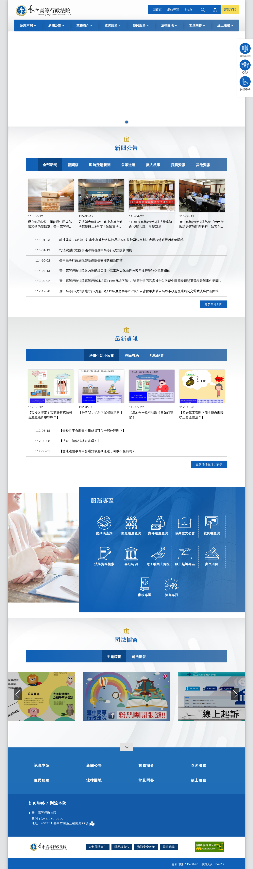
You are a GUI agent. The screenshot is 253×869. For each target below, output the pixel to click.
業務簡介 (146, 765)
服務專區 (245, 89)
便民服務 (42, 780)
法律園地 (94, 780)
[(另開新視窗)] (126, 696)
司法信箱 (169, 846)
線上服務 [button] (223, 25)
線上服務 (199, 780)
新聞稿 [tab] (73, 165)
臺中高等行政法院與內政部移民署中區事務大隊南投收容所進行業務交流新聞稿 (114, 270)
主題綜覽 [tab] (114, 657)
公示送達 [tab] (128, 165)
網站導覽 (173, 9)
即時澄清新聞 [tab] (99, 165)
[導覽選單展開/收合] (126, 747)
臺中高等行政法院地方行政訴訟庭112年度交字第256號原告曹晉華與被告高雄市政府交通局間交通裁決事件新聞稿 (139, 291)
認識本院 (42, 765)
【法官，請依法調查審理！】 (79, 441)
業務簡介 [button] (82, 25)
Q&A (245, 72)
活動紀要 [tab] (157, 356)
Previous (18, 694)
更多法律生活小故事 (209, 464)
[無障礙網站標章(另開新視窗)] (209, 847)
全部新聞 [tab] (50, 165)
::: (10, 3)
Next (235, 694)
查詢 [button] (203, 9)
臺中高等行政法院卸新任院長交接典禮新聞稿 (91, 260)
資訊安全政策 (146, 846)
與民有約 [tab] (132, 356)
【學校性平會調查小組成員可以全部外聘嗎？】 (92, 430)
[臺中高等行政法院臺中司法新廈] (126, 78)
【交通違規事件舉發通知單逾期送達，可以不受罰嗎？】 (98, 451)
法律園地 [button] (167, 25)
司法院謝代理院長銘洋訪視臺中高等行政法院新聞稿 (95, 250)
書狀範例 (245, 56)
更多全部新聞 (213, 304)
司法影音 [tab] (139, 657)
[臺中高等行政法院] (41, 10)
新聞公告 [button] (54, 25)
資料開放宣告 (98, 846)
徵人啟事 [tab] (153, 165)
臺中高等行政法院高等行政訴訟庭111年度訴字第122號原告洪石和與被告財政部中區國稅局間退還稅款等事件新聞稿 (140, 280)
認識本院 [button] (26, 25)
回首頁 (157, 9)
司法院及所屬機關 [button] (215, 9)
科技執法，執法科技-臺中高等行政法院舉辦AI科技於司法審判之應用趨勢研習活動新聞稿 (121, 240)
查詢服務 (199, 765)
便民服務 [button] (139, 25)
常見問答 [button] (195, 25)
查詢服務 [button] (111, 25)
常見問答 (146, 780)
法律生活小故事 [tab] (101, 356)
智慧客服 (230, 9)
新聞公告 (94, 765)
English (189, 9)
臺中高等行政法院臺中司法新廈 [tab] (126, 122)
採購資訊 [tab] (178, 165)
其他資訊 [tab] (203, 165)
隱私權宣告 (121, 846)
